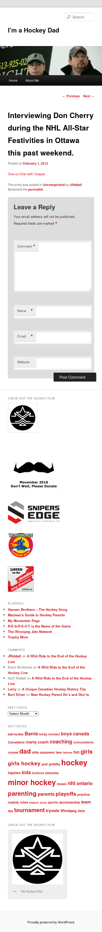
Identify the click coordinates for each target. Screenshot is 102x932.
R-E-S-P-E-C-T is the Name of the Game (39, 626)
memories (52, 773)
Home (13, 80)
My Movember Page (24, 620)
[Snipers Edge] (34, 522)
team (86, 802)
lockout (38, 773)
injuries (14, 772)
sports (53, 802)
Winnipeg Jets (72, 810)
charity (31, 742)
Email (25, 336)
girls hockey (24, 763)
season (34, 802)
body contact (49, 734)
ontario (85, 783)
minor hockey (32, 782)
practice (83, 794)
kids (26, 772)
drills (35, 752)
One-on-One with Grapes (26, 173)
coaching (61, 741)
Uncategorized (54, 184)
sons (43, 802)
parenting (22, 793)
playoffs (66, 793)
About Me (32, 80)
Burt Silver (16, 694)
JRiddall (76, 184)
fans (59, 752)
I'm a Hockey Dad (33, 29)
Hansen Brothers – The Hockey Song (37, 609)
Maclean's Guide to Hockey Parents (36, 614)
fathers (67, 752)
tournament (29, 810)
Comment (26, 246)
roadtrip (13, 802)
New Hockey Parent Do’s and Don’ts (60, 694)
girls (87, 751)
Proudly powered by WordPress (51, 922)
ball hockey (16, 734)
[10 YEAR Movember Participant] (34, 491)
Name (25, 311)
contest (13, 752)
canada (81, 733)
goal (45, 764)
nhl (72, 783)
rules (24, 802)
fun (76, 752)
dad (25, 751)
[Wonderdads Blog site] (21, 556)
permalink (35, 189)
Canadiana (16, 742)
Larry (12, 689)
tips (10, 811)
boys (66, 733)
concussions (83, 742)
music (62, 783)
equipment (47, 752)
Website (23, 361)
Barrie (31, 733)
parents (46, 794)
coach (43, 742)
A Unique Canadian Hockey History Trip (54, 689)
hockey (74, 762)
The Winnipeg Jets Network (30, 631)
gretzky (54, 764)
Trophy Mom (18, 637)
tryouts (52, 810)
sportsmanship (69, 802)
